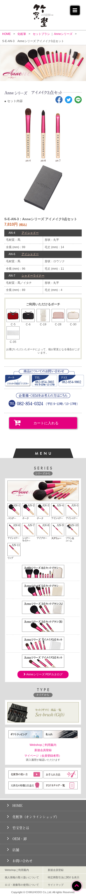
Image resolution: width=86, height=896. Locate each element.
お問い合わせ (22, 860)
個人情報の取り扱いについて (22, 877)
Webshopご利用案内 (43, 745)
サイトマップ (56, 884)
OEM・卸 (19, 838)
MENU (44, 453)
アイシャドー (30, 233)
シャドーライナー (33, 275)
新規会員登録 (43, 750)
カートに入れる (46, 423)
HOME (17, 805)
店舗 (15, 849)
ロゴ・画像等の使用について (22, 884)
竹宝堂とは (20, 827)
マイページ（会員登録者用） (43, 755)
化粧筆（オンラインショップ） (35, 816)
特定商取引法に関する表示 (63, 877)
